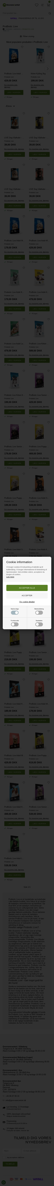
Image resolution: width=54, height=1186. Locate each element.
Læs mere (10, 577)
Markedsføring (39, 609)
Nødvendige (15, 609)
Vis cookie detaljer (27, 602)
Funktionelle (15, 620)
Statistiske (39, 620)
